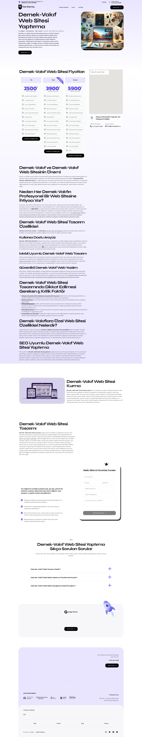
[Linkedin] (113, 732)
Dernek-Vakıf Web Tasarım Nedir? (45, 569)
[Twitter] (109, 732)
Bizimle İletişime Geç (31, 138)
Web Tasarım (39, 31)
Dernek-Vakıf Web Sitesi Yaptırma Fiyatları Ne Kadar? (54, 578)
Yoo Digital (21, 31)
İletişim (80, 7)
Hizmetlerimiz (63, 7)
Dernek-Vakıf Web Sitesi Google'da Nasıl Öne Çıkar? (53, 586)
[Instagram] (106, 732)
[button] (71, 569)
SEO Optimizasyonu (27, 304)
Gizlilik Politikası (40, 732)
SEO (43, 247)
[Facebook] (117, 732)
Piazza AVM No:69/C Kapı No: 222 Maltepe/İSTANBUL (108, 118)
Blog (73, 7)
